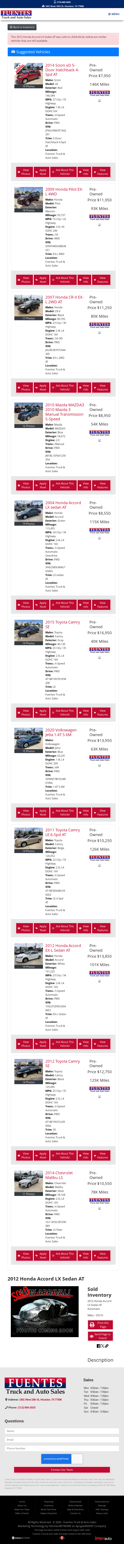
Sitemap (102, 1505)
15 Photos (28, 751)
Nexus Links (102, 1513)
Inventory (48, 1505)
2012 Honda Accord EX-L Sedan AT (63, 948)
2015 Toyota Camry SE (62, 624)
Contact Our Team (62, 1470)
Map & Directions (75, 1509)
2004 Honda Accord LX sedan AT (63, 505)
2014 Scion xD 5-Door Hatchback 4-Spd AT (62, 69)
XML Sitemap (102, 1509)
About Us (22, 1505)
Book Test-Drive (48, 1509)
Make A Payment (49, 1513)
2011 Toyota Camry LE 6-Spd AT (62, 832)
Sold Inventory (102, 1501)
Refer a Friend (22, 1513)
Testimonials (75, 1501)
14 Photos (28, 1082)
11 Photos (28, 1194)
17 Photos (28, 318)
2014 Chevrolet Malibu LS (59, 1175)
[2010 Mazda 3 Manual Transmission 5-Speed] (28, 413)
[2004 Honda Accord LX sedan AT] (28, 511)
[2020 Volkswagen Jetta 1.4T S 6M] (28, 738)
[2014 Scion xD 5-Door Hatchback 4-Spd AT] (28, 73)
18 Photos (28, 210)
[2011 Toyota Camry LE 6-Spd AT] (28, 838)
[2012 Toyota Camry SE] (28, 1069)
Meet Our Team (22, 1509)
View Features (102, 172)
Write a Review (75, 1505)
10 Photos (28, 643)
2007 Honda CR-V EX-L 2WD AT (64, 299)
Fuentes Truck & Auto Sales (79, 1522)
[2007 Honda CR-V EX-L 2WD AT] (28, 305)
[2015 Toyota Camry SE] (28, 630)
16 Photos (28, 426)
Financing (48, 1501)
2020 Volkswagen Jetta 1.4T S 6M (61, 732)
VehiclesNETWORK (60, 1526)
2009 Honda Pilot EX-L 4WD (64, 191)
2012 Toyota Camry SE (62, 1063)
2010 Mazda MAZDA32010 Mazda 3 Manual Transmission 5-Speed (64, 411)
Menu (115, 14)
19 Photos (28, 86)
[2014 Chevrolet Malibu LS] (28, 1181)
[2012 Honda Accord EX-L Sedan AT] (28, 954)
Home (22, 1501)
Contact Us (75, 1513)
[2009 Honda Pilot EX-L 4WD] (28, 197)
